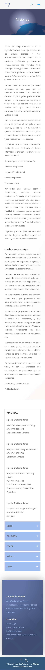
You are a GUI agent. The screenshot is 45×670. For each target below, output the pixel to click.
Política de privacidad (15, 627)
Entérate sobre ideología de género (21, 605)
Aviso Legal (11, 623)
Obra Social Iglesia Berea (17, 601)
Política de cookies (14, 631)
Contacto (10, 638)
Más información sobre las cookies (21, 634)
